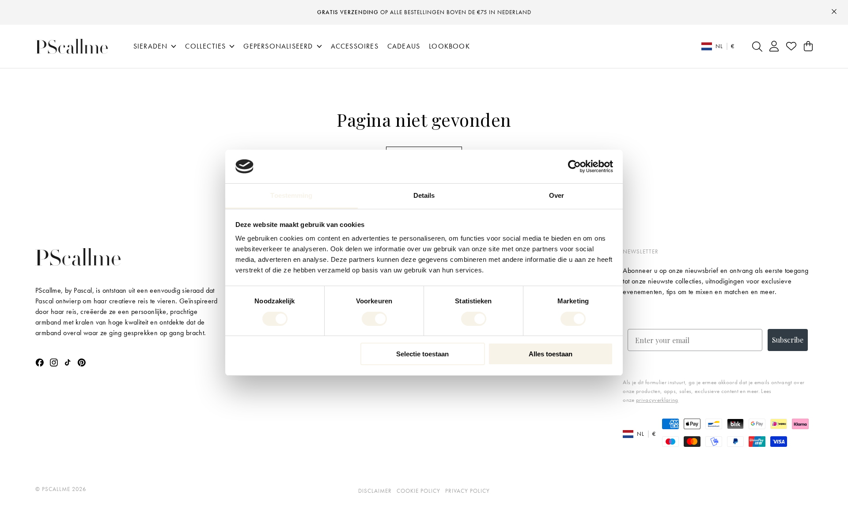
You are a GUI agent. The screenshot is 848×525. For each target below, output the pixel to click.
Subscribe (787, 339)
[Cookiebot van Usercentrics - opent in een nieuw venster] (574, 166)
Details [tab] (424, 195)
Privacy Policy (467, 491)
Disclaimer (375, 491)
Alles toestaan (550, 354)
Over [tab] (556, 195)
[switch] (374, 319)
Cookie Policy (418, 491)
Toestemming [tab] (291, 195)
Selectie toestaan (422, 354)
